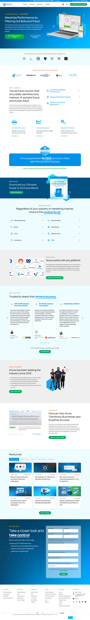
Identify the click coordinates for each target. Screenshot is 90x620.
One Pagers (51, 459)
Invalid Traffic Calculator (50, 594)
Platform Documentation (64, 605)
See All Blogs (45, 513)
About (60, 592)
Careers (61, 602)
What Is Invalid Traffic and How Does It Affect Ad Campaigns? (19, 479)
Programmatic (20, 598)
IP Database (5, 596)
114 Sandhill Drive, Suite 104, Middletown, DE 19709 (80, 595)
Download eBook (16, 192)
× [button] (88, 615)
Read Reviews (45, 351)
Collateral (33, 602)
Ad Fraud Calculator (49, 592)
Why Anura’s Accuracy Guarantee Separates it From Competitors (69, 479)
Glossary (47, 602)
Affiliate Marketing (21, 592)
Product (25, 4)
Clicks (18, 594)
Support (76, 598)
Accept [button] (70, 617)
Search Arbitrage (20, 600)
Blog (32, 594)
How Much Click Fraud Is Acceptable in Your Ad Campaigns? (18, 503)
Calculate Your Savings (35, 36)
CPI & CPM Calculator (49, 596)
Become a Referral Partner (65, 598)
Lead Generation (21, 596)
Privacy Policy (54, 614)
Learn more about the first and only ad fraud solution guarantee (44, 168)
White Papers (41, 459)
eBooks (33, 459)
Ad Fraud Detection (7, 592)
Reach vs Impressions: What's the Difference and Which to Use (69, 503)
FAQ (46, 600)
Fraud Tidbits (25, 459)
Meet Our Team (15, 391)
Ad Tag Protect (6, 594)
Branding (61, 594)
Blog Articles (14, 459)
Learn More (57, 1)
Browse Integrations (55, 277)
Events (60, 604)
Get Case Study (36, 434)
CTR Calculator (48, 598)
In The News (34, 598)
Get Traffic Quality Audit (78, 4)
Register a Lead (62, 600)
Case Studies (34, 600)
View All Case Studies (57, 437)
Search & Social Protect (8, 598)
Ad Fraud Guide (34, 592)
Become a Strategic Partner (65, 596)
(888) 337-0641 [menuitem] (78, 592)
